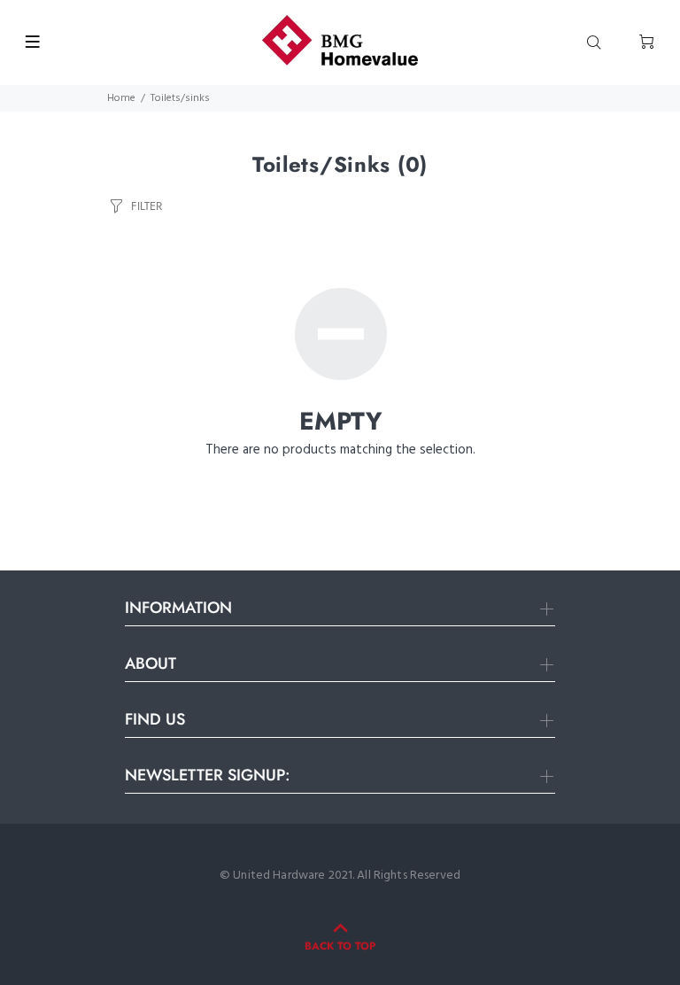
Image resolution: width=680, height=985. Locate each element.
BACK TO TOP (340, 946)
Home (121, 98)
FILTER (146, 206)
